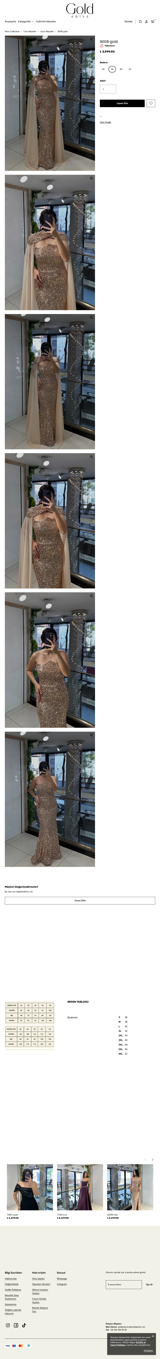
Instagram (62, 1284)
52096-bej (112, 1214)
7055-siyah (12, 1214)
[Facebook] (16, 1325)
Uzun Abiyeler (47, 31)
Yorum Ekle (80, 900)
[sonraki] (153, 1159)
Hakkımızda (11, 1278)
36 (103, 69)
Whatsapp (62, 1278)
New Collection (12, 31)
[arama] (140, 21)
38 (112, 69)
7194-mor (62, 1214)
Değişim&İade (12, 1284)
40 (121, 69)
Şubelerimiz (10, 1304)
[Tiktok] (24, 1325)
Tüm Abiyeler (29, 31)
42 (130, 69)
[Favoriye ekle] (151, 103)
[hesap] (146, 21)
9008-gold (63, 31)
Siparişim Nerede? (41, 1284)
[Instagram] (8, 1325)
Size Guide (105, 122)
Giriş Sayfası (38, 1278)
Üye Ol (149, 1284)
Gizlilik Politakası (13, 1289)
